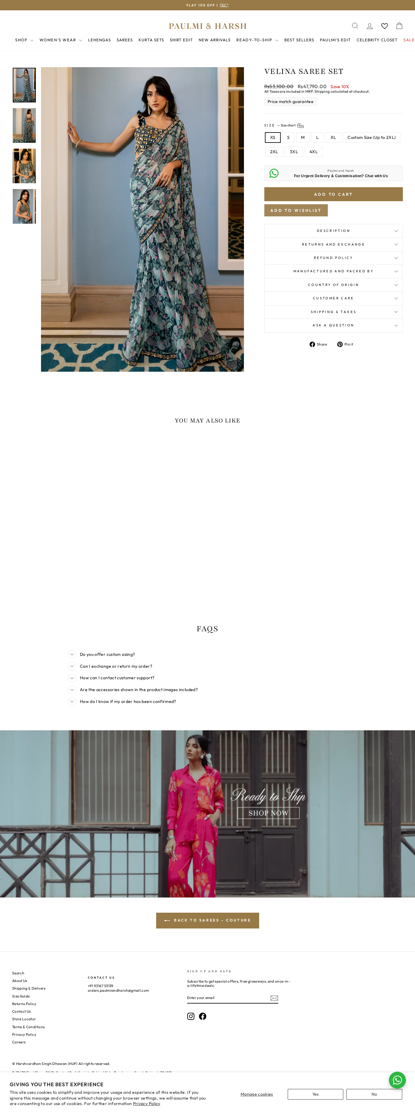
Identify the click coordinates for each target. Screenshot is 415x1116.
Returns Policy (24, 1003)
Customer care (333, 298)
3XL (294, 151)
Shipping (322, 91)
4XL (314, 151)
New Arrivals (214, 39)
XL (333, 137)
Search (18, 973)
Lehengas (99, 39)
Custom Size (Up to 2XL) (372, 137)
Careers (19, 1042)
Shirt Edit (181, 39)
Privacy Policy (146, 1103)
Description (333, 231)
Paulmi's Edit (335, 39)
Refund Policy (333, 258)
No (374, 1094)
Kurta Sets (151, 39)
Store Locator (24, 1019)
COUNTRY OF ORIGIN (333, 285)
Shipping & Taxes (334, 312)
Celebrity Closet (377, 39)
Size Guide (21, 996)
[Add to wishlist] (20, 447)
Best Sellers (299, 39)
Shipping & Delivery (29, 988)
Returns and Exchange (333, 244)
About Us (19, 980)
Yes (315, 1094)
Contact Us (21, 1011)
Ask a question (333, 325)
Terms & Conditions (28, 1027)
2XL (274, 151)
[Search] (355, 26)
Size (280, 125)
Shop (22, 39)
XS (273, 137)
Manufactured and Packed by (333, 271)
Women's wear (58, 39)
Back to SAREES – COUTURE (212, 920)
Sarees (125, 39)
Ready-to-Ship (255, 39)
